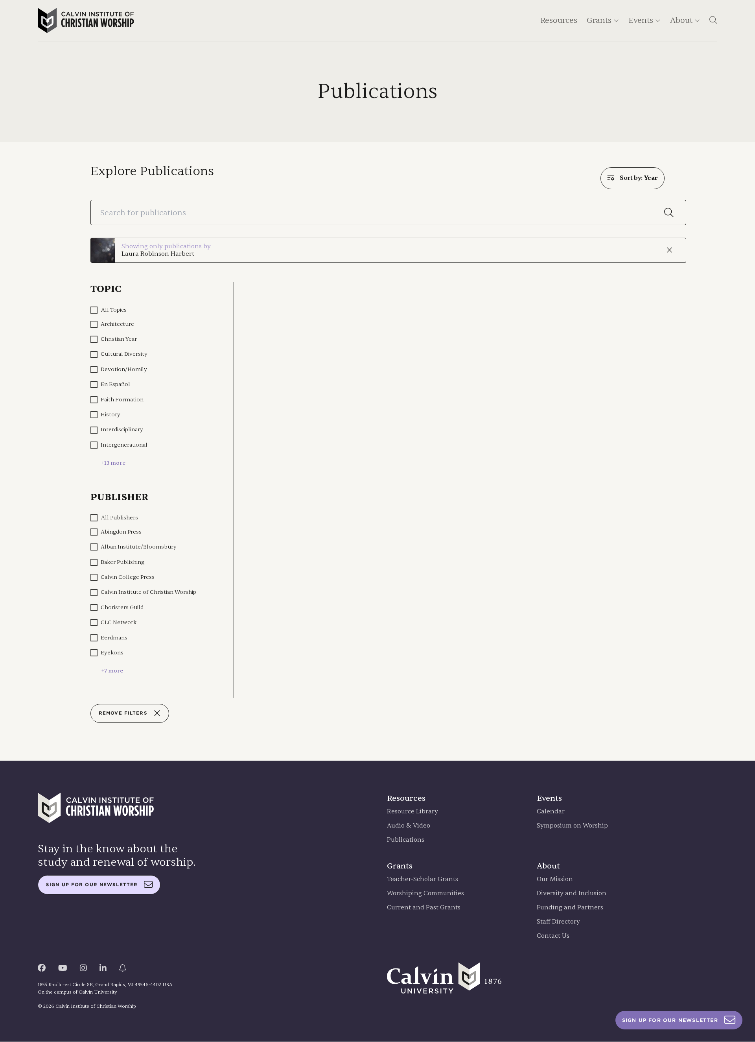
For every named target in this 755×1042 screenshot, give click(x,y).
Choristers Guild (122, 607)
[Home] (86, 20)
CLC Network (118, 622)
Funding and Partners (570, 907)
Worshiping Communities (425, 893)
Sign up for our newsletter (92, 884)
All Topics (114, 310)
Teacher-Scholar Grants (422, 879)
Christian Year (119, 339)
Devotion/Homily (124, 369)
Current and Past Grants (423, 907)
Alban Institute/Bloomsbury (139, 546)
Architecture (117, 324)
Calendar (551, 811)
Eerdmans (114, 637)
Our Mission (555, 879)
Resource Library (412, 811)
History (110, 414)
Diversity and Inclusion (571, 893)
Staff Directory (558, 922)
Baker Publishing (122, 562)
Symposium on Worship (572, 826)
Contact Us (553, 936)
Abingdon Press (121, 531)
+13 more (113, 463)
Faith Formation (122, 399)
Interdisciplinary (122, 429)
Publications (405, 840)
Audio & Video (408, 826)
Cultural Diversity (124, 354)
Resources (558, 20)
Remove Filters (123, 713)
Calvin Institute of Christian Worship (148, 592)
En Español (115, 384)
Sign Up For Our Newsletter (670, 1020)
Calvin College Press (128, 577)
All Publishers (119, 517)
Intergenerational (124, 445)
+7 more (112, 670)
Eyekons (112, 652)
